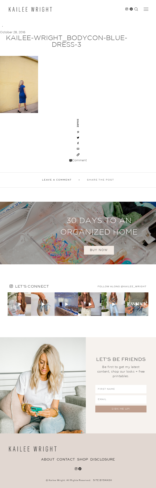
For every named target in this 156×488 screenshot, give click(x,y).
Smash (107, 480)
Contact (66, 459)
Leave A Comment (57, 180)
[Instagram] (29, 313)
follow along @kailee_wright (122, 287)
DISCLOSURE (102, 459)
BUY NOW (99, 250)
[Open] (19, 304)
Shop (82, 459)
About (48, 459)
